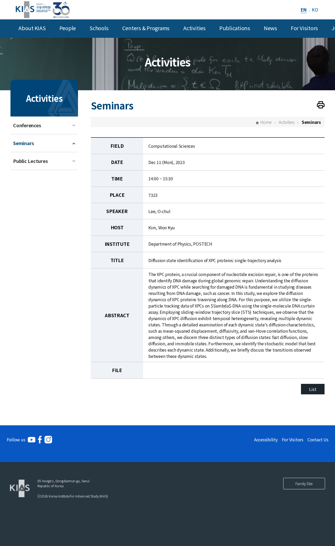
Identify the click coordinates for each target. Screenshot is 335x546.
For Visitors (304, 28)
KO (315, 9)
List (312, 389)
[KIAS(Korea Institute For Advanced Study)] (43, 9)
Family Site (304, 483)
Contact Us (318, 439)
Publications (234, 28)
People (67, 28)
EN (303, 9)
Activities (194, 28)
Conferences (27, 125)
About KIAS (32, 28)
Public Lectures (30, 160)
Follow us (16, 439)
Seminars (23, 143)
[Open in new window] (31, 439)
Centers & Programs (146, 28)
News (270, 28)
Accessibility (266, 439)
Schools (99, 28)
